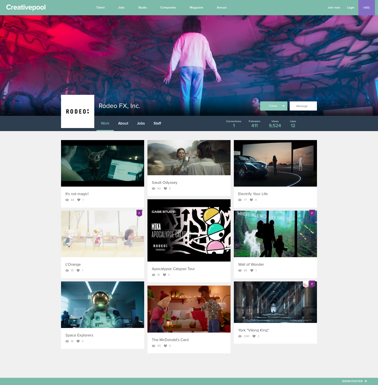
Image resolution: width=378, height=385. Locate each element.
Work (105, 123)
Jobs (121, 7)
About (123, 123)
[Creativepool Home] (26, 8)
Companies (168, 7)
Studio (142, 7)
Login (350, 7)
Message (302, 106)
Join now (334, 7)
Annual (221, 7)
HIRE (366, 8)
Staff (157, 123)
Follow (273, 106)
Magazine (196, 7)
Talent (100, 7)
